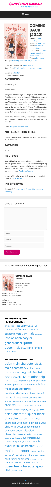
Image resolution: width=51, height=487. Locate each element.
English (17, 73)
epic (36, 58)
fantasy (32, 48)
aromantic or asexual (14, 326)
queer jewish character (28, 441)
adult (40, 43)
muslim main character (26, 405)
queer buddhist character (26, 419)
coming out (23, 372)
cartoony (15, 60)
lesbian (9, 338)
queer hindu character (13, 438)
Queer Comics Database (25, 4)
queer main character (34, 68)
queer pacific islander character (26, 462)
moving (41, 58)
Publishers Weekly (26, 171)
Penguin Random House (19, 127)
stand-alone (34, 56)
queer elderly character (29, 434)
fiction (38, 48)
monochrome (25, 60)
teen (44, 43)
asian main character (19, 363)
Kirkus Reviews (17, 178)
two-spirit (17, 470)
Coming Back (23, 276)
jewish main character (25, 384)
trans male (10, 351)
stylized (34, 60)
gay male (28, 333)
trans (23, 348)
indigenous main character (32, 380)
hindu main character (12, 381)
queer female (28, 65)
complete (39, 53)
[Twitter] (25, 480)
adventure (39, 46)
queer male (13, 347)
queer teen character (20, 466)
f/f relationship (20, 68)
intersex (9, 384)
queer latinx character (19, 446)
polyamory (29, 409)
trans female (34, 347)
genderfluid (38, 334)
